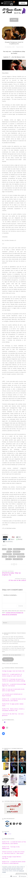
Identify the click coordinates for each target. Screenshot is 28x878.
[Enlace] (7, 727)
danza (9, 551)
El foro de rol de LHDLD (17, 579)
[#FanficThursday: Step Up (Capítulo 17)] (14, 33)
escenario (16, 551)
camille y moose (19, 549)
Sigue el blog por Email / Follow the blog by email (15, 633)
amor (4, 549)
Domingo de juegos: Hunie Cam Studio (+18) (13, 671)
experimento (7, 554)
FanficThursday (19, 554)
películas (12, 556)
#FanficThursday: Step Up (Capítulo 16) (11, 573)
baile (9, 549)
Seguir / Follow (8, 659)
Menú (15, 20)
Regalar (23, 3)
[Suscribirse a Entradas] (4, 722)
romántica (21, 556)
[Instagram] (3, 727)
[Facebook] (3, 733)
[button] (6, 756)
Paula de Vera (19, 47)
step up (8, 559)
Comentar (20, 605)
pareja (5, 556)
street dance (17, 559)
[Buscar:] (14, 622)
